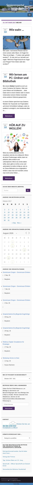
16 (5, 215)
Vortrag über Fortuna (9, 456)
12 (16, 212)
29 (28, 217)
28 (24, 217)
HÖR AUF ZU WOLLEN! (17, 126)
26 (16, 217)
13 (20, 212)
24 (8, 217)
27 (20, 217)
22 (28, 215)
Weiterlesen (8, 116)
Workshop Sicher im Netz (11, 358)
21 (24, 215)
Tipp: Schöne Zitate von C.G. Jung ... (13, 460)
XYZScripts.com (23, 483)
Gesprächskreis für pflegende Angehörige (16, 314)
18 (12, 215)
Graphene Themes (16, 480)
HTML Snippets (9, 483)
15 (28, 212)
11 (12, 212)
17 (8, 215)
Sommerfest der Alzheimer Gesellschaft (14, 469)
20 (20, 215)
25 (12, 217)
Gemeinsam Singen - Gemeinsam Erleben (16, 272)
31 (8, 220)
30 (5, 220)
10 (8, 212)
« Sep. (14, 223)
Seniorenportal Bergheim (15, 6)
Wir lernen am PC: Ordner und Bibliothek (15, 78)
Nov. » (19, 223)
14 (24, 212)
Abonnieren (8, 408)
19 (16, 215)
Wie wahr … (16, 29)
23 (5, 217)
